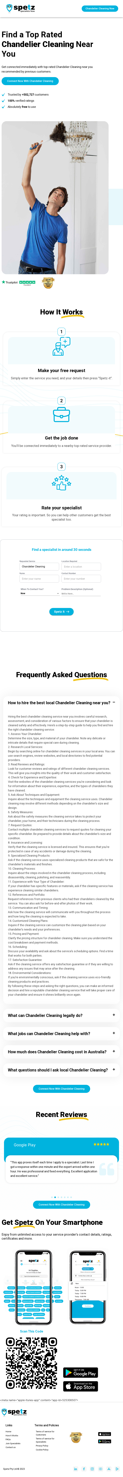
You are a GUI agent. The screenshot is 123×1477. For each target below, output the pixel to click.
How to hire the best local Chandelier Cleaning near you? (59, 703)
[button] (61, 703)
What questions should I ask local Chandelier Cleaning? (58, 1070)
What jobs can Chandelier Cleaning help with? (49, 1033)
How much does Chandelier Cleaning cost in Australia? (57, 1052)
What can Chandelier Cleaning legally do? (45, 1015)
